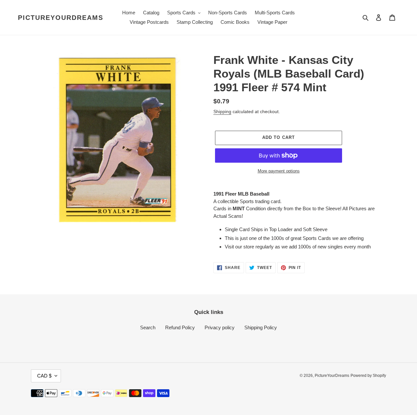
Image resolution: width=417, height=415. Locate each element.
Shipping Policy (260, 327)
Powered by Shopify (368, 375)
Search (147, 327)
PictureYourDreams (60, 17)
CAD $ (44, 375)
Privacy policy (220, 327)
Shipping (222, 111)
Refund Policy (180, 327)
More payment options (279, 171)
